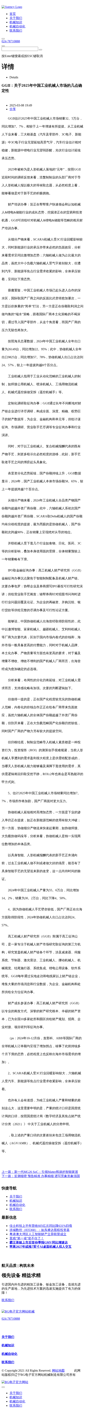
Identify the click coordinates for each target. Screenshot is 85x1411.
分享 (12, 109)
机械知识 (8, 1345)
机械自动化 (9, 1354)
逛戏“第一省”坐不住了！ (26, 1238)
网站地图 (58, 1370)
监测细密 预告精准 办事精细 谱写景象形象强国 (47, 1176)
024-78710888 (11, 41)
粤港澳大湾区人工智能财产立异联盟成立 (37, 1234)
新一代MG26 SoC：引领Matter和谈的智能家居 (46, 1172)
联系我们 (8, 1300)
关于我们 (8, 1337)
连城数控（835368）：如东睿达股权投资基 (39, 1230)
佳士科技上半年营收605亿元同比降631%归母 (40, 1225)
